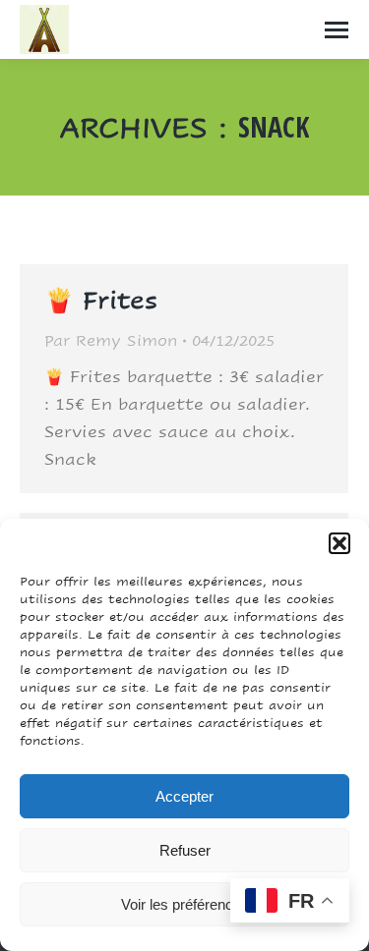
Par (110, 340)
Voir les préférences (185, 904)
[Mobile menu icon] (336, 30)
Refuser (185, 850)
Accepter (184, 796)
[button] (339, 543)
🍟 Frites (100, 300)
